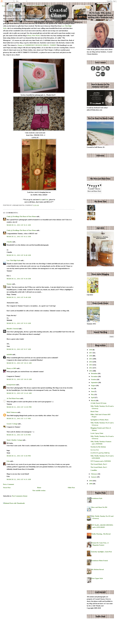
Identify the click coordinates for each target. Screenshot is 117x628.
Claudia (9, 242)
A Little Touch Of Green (98, 403)
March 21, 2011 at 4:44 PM (19, 456)
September (94, 382)
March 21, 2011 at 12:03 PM (19, 407)
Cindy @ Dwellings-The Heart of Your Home (21, 216)
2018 (91, 350)
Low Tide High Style (13, 260)
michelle (9, 354)
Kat (40, 199)
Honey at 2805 (11, 368)
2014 (91, 362)
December (94, 373)
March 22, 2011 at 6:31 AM (19, 479)
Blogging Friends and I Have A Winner (20, 15)
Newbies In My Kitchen (98, 447)
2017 (91, 353)
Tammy (9, 284)
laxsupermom (11, 384)
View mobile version (38, 490)
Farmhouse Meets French (99, 560)
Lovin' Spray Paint (97, 433)
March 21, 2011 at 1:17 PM (19, 418)
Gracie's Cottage (12, 424)
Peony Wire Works (34, 35)
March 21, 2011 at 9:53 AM (19, 323)
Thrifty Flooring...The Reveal (100, 534)
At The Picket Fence (13, 398)
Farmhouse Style (96, 498)
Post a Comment (8, 484)
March (93, 400)
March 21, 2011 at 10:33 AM (19, 379)
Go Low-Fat (95, 450)
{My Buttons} (48, 6)
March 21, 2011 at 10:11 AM (19, 363)
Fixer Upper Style (97, 578)
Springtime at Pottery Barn (99, 420)
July (92, 388)
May (92, 394)
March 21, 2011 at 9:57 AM (19, 349)
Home (4, 6)
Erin (46, 199)
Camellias (94, 470)
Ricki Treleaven (12, 412)
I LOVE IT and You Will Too (100, 453)
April (93, 397)
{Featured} (23, 6)
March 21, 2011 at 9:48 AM (19, 297)
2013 (91, 365)
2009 (91, 484)
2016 (91, 356)
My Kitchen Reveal (97, 569)
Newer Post (6, 487)
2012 (91, 368)
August (93, 385)
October (94, 379)
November (94, 376)
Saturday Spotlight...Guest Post (101, 552)
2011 (91, 371)
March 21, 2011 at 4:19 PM (19, 435)
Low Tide (65, 26)
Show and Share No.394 (99, 507)
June (93, 391)
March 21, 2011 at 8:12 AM (19, 236)
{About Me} (13, 6)
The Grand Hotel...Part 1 (99, 467)
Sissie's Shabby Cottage (14, 440)
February (94, 474)
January (94, 477)
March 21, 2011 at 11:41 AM (19, 393)
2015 (91, 359)
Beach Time (94, 411)
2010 (91, 480)
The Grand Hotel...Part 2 (99, 464)
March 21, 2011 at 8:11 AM (19, 225)
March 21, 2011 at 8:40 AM (19, 255)
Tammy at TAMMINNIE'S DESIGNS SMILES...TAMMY (37, 45)
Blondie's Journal (12, 328)
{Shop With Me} (35, 6)
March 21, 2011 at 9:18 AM (19, 279)
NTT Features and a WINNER (101, 461)
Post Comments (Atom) (19, 496)
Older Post (71, 487)
